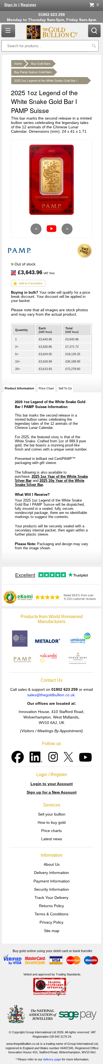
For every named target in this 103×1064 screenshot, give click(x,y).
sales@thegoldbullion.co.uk (51, 695)
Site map (51, 931)
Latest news (51, 839)
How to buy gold (52, 822)
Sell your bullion (51, 814)
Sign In (10, 5)
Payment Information (52, 881)
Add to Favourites (31, 283)
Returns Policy (51, 906)
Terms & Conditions (51, 914)
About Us (52, 864)
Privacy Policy (51, 922)
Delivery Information (51, 872)
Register (28, 5)
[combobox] (45, 46)
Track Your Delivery (51, 897)
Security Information (51, 889)
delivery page (52, 1059)
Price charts (51, 830)
